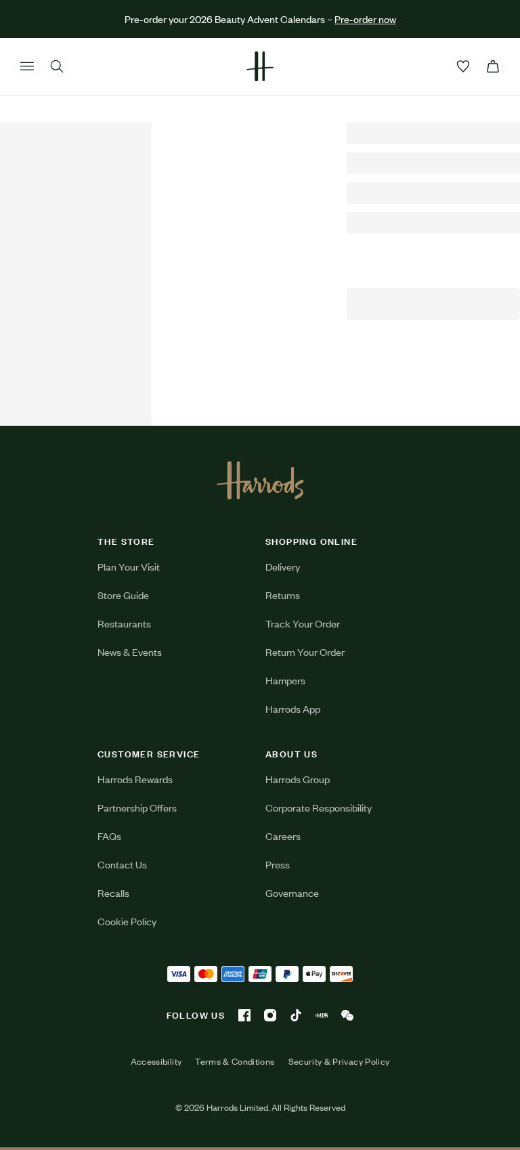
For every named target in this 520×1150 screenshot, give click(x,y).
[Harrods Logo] (260, 480)
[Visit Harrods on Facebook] (244, 1015)
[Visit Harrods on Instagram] (270, 1015)
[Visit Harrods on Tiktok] (296, 1015)
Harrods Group (297, 779)
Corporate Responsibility (318, 807)
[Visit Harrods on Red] (322, 1015)
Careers (283, 835)
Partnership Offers (137, 807)
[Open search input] (57, 66)
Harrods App (292, 708)
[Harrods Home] (260, 66)
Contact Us (122, 864)
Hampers (285, 680)
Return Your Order (305, 651)
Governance (292, 892)
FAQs (109, 835)
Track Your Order (302, 623)
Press (277, 864)
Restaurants (124, 623)
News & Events (130, 651)
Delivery (282, 566)
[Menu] (27, 66)
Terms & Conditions (234, 1061)
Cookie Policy (127, 921)
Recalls (113, 892)
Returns (282, 595)
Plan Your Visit (129, 566)
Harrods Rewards (135, 779)
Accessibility (156, 1061)
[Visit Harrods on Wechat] (347, 1015)
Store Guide (123, 595)
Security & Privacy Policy (339, 1061)
